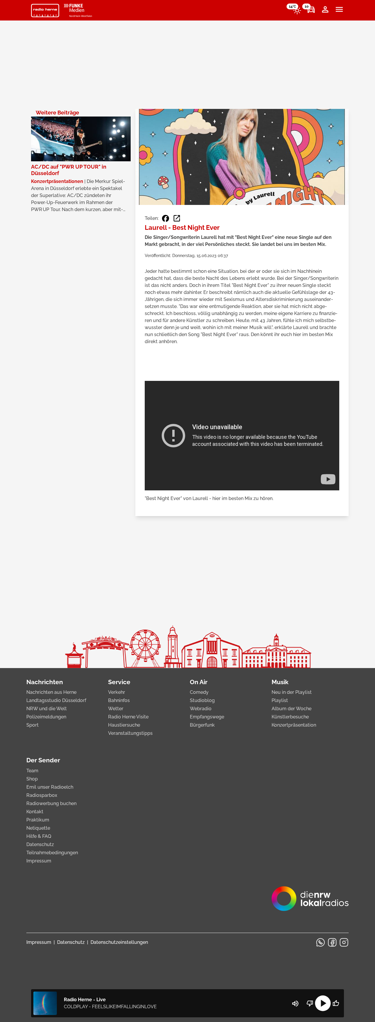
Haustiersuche (124, 725)
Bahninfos (119, 700)
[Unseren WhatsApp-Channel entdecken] (320, 942)
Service (119, 682)
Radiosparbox (41, 795)
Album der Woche (291, 708)
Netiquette (38, 828)
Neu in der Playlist (292, 692)
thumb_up (335, 1003)
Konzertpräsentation (294, 725)
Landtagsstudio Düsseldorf (56, 700)
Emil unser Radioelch (49, 787)
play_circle (322, 1003)
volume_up (295, 1003)
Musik (280, 682)
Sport (32, 725)
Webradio (201, 708)
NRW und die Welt (46, 708)
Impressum (38, 861)
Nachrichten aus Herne (51, 692)
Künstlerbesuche (290, 717)
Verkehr (116, 692)
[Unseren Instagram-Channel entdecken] (344, 942)
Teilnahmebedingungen (52, 852)
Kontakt (34, 811)
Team (32, 770)
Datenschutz (40, 844)
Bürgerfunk (202, 725)
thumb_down (309, 1003)
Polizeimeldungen (46, 717)
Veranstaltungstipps (130, 733)
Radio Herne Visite (128, 717)
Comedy (199, 692)
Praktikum (37, 820)
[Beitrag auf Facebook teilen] (165, 218)
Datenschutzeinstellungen (119, 942)
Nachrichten (44, 682)
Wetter (115, 708)
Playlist (280, 700)
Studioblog (202, 700)
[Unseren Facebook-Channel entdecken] (332, 942)
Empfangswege (207, 717)
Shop (32, 779)
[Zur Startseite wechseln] (45, 10)
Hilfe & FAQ (38, 836)
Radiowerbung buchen (51, 803)
